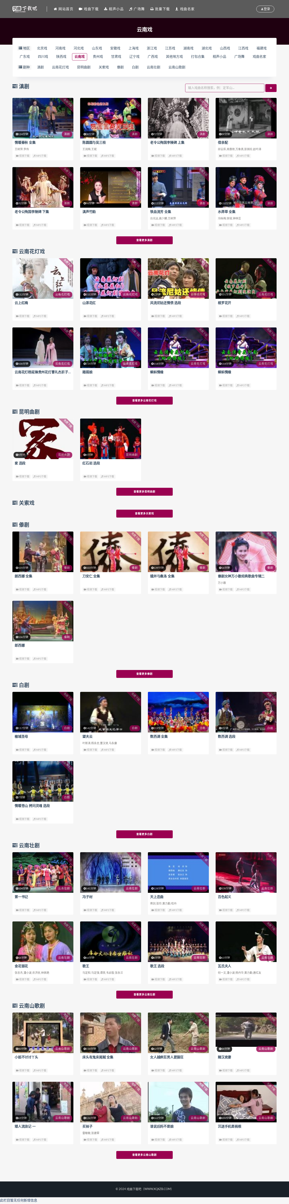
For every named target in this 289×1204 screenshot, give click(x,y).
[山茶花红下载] (110, 278)
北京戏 (42, 48)
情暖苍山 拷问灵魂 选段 (32, 806)
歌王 (85, 966)
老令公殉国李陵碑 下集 (32, 212)
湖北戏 (207, 48)
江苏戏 (170, 48)
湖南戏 (188, 48)
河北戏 (79, 48)
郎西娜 (20, 645)
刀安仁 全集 (91, 576)
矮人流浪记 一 (25, 1126)
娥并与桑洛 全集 (162, 576)
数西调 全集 (159, 736)
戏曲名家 (259, 56)
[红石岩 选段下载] (110, 439)
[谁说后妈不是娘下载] (178, 1102)
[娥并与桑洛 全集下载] (178, 552)
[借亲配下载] (246, 118)
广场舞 (239, 56)
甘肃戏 (116, 56)
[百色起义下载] (246, 872)
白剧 (135, 67)
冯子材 (87, 897)
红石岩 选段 (91, 463)
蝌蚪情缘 (156, 372)
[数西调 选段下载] (246, 712)
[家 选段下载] (42, 439)
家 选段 (20, 463)
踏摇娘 (87, 372)
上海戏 (133, 48)
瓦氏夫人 (224, 966)
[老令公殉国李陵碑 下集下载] (42, 187)
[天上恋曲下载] (178, 872)
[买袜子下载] (110, 1102)
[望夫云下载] (110, 712)
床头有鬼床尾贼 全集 (97, 1057)
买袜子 (87, 1126)
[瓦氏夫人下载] (246, 941)
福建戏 (261, 48)
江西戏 (243, 48)
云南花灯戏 (60, 67)
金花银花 (21, 966)
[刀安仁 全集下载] (110, 552)
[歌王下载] (110, 941)
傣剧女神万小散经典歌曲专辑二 (241, 576)
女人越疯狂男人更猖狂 (167, 1057)
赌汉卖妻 (224, 1057)
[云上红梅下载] (42, 278)
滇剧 (40, 67)
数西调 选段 (226, 736)
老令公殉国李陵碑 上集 (167, 142)
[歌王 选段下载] (178, 941)
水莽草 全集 (226, 212)
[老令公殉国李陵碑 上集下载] (178, 118)
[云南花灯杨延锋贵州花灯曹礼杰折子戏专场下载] (42, 347)
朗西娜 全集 (23, 576)
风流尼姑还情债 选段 (165, 303)
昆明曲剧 (84, 67)
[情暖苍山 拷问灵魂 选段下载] (42, 781)
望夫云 (87, 736)
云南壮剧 (153, 67)
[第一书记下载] (42, 872)
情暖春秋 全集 (25, 142)
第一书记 (21, 897)
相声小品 (219, 56)
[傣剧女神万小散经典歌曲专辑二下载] (246, 552)
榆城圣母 (21, 736)
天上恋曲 (156, 897)
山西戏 (225, 48)
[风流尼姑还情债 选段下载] (178, 278)
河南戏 (60, 48)
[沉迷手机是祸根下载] (246, 1102)
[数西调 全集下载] (178, 712)
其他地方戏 (174, 56)
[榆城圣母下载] (42, 712)
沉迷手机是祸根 (229, 1126)
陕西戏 (61, 56)
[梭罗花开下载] (246, 278)
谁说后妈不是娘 (162, 1126)
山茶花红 (89, 303)
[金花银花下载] (42, 941)
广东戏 (25, 56)
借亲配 (223, 142)
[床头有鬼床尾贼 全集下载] (110, 1033)
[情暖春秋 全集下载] (42, 118)
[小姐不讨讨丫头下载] (42, 1033)
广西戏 (153, 56)
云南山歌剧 (176, 67)
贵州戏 (98, 56)
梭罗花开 (224, 303)
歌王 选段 (157, 966)
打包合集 (198, 56)
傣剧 (120, 67)
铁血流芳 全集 (160, 212)
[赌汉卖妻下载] (246, 1030)
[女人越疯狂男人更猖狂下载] (178, 1033)
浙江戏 (152, 48)
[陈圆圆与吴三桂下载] (110, 118)
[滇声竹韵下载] (110, 187)
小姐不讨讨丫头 (26, 1057)
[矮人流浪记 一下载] (42, 1102)
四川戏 (43, 56)
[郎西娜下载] (42, 621)
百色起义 (224, 897)
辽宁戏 (134, 56)
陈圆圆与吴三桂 (94, 142)
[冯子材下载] (110, 872)
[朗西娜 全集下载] (42, 552)
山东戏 (97, 48)
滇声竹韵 (89, 212)
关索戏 (104, 67)
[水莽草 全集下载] (246, 187)
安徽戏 (115, 48)
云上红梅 (21, 303)
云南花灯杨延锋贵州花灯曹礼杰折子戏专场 (46, 372)
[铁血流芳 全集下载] (178, 187)
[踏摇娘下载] (110, 347)
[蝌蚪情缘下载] (178, 347)
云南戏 (80, 56)
